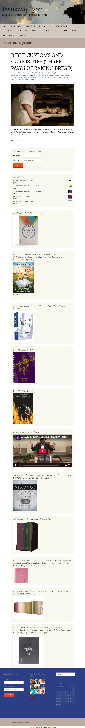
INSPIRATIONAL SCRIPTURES (35, 26)
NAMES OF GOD (21, 31)
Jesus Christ (51, 77)
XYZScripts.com (52, 727)
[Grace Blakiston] (32, 686)
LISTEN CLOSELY (15, 26)
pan (16, 79)
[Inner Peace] (32, 697)
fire (40, 75)
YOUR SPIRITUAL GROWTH (58, 26)
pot (19, 79)
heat (38, 77)
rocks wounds (25, 79)
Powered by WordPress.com (20, 722)
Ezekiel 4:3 (35, 75)
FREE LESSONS (7, 31)
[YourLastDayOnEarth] (37, 686)
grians (29, 77)
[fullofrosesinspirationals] (32, 681)
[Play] (16, 465)
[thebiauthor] (37, 691)
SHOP (65, 31)
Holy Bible (44, 77)
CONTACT (12, 35)
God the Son (19, 77)
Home (4, 26)
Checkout (74, 31)
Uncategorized (28, 73)
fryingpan (45, 75)
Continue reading (20, 134)
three (32, 79)
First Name (16, 155)
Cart (3, 35)
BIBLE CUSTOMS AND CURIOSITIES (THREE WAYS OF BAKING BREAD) (41, 61)
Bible (56, 73)
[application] (42, 451)
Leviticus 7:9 (66, 77)
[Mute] (66, 465)
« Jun (59, 708)
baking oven (50, 73)
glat (50, 75)
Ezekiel (29, 75)
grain (25, 77)
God (53, 75)
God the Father (59, 75)
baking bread (42, 73)
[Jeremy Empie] (42, 686)
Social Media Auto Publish (35, 727)
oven (12, 79)
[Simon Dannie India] (42, 691)
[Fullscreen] (69, 465)
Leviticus (58, 77)
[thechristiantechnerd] (42, 681)
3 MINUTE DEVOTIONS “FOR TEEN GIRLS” (44, 31)
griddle (34, 77)
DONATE (23, 35)
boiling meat (22, 75)
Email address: (18, 160)
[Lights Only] (37, 681)
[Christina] (32, 691)
